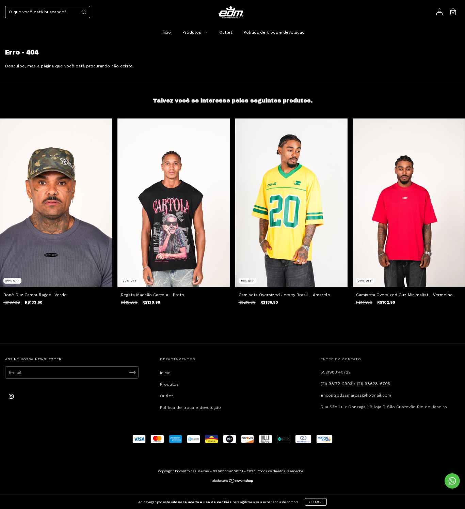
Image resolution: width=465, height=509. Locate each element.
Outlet (225, 32)
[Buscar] (84, 12)
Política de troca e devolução (274, 32)
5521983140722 (336, 372)
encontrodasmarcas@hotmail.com (356, 395)
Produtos (192, 32)
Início (165, 32)
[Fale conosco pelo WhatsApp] (452, 481)
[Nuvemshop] (232, 481)
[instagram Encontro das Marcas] (11, 396)
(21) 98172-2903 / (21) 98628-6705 (355, 383)
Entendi (315, 501)
